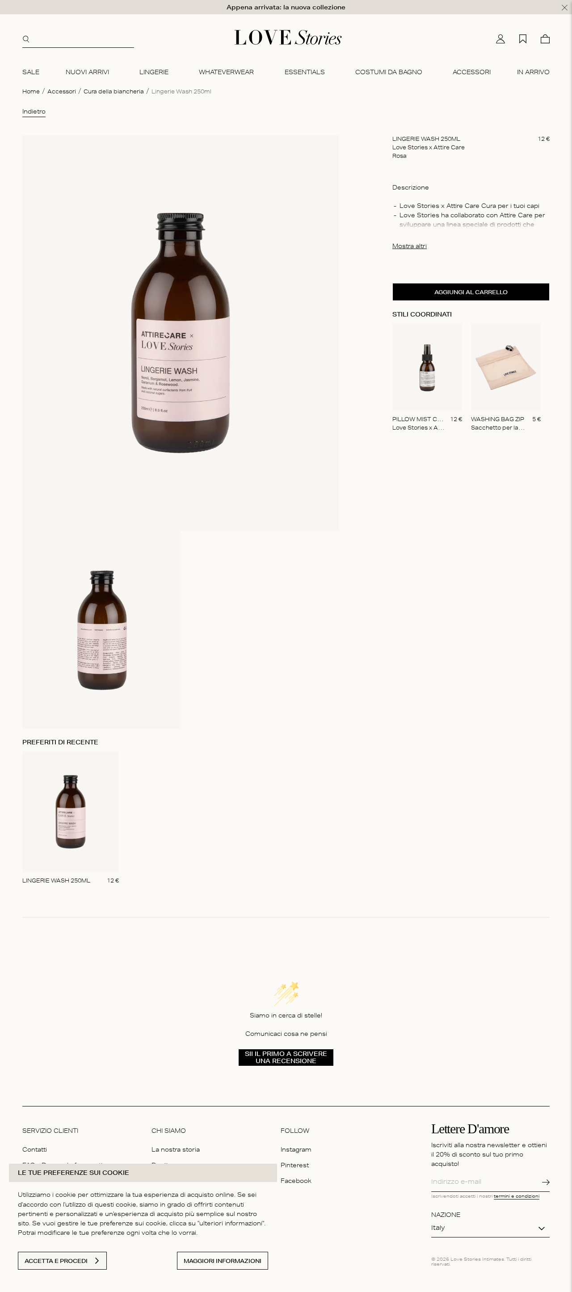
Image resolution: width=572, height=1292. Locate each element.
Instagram (296, 1150)
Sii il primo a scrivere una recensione (286, 1057)
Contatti (34, 1150)
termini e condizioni (516, 1197)
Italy (438, 1228)
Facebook (296, 1182)
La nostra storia (175, 1150)
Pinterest (295, 1166)
